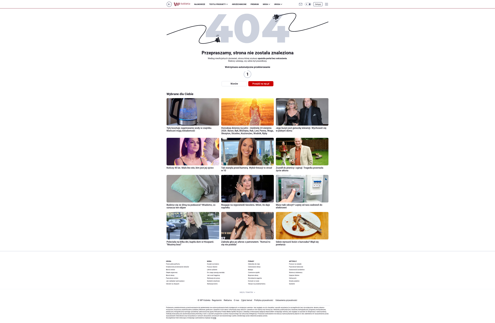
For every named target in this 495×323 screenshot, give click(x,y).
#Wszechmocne (239, 4)
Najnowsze (199, 4)
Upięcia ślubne (294, 275)
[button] (308, 4)
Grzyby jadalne (294, 281)
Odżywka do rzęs (254, 264)
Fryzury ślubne (212, 267)
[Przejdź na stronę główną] (169, 6)
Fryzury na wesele (295, 264)
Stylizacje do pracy (213, 278)
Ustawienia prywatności (285, 300)
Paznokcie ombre (172, 278)
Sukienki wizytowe (213, 281)
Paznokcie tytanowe (296, 267)
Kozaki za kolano (213, 264)
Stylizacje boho (212, 284)
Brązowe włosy (253, 275)
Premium (255, 4)
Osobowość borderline (296, 270)
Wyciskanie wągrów (255, 278)
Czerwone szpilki (254, 272)
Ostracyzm (292, 278)
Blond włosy (170, 275)
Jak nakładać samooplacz (175, 281)
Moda (265, 4)
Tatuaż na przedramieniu (256, 284)
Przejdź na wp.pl (260, 83)
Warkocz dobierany (295, 272)
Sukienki (292, 284)
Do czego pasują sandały (216, 272)
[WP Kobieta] (184, 4)
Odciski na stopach (172, 284)
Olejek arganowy (172, 272)
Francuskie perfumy (173, 264)
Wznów (234, 83)
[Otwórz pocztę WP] (301, 4)
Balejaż (250, 270)
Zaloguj (318, 4)
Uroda (277, 4)
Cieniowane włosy (254, 267)
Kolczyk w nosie (253, 281)
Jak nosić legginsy (213, 275)
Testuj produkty (217, 4)
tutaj (214, 318)
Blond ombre (170, 270)
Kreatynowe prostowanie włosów (177, 267)
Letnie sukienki (212, 270)
